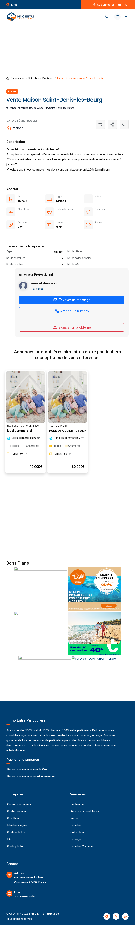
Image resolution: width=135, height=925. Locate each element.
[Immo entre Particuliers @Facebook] (120, 5)
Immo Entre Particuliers (44, 913)
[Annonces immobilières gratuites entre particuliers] (7, 78)
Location (75, 825)
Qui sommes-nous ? (19, 804)
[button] (117, 16)
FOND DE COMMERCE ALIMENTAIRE (74, 431)
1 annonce (37, 288)
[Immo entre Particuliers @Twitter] (126, 5)
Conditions (13, 818)
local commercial (19, 431)
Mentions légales (17, 825)
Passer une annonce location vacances (31, 776)
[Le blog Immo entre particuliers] (125, 916)
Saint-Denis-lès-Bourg (40, 78)
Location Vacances (82, 846)
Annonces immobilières (84, 811)
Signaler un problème (74, 327)
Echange (75, 839)
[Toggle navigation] (127, 16)
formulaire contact (25, 896)
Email (14, 4)
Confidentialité (16, 832)
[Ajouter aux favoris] (124, 124)
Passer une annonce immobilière (27, 769)
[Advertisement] (67, 50)
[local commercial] (25, 397)
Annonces (18, 78)
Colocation (77, 832)
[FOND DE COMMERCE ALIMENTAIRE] (67, 397)
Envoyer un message (74, 300)
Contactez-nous (17, 811)
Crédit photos (15, 846)
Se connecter (105, 4)
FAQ (9, 839)
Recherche (77, 804)
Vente (74, 818)
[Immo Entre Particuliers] (20, 16)
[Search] (107, 16)
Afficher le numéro (74, 311)
